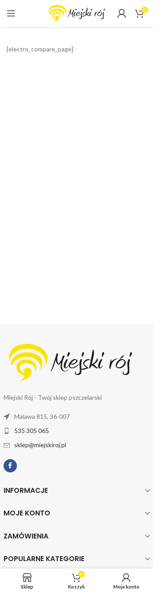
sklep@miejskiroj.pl (40, 445)
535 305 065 (31, 430)
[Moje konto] (122, 13)
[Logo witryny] (77, 12)
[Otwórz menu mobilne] (11, 13)
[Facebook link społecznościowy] (10, 465)
